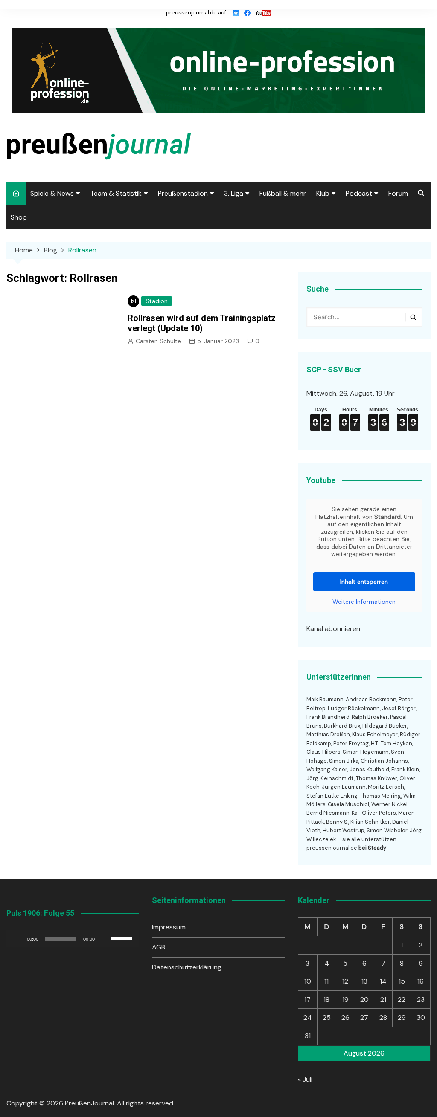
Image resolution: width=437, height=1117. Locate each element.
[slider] (123, 938)
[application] (72, 938)
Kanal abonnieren (333, 628)
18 (326, 999)
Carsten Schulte (158, 341)
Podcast (359, 193)
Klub (322, 193)
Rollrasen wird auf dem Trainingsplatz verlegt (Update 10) (202, 323)
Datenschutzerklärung (186, 967)
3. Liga (233, 193)
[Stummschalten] (104, 939)
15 (402, 981)
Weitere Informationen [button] (364, 601)
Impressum (169, 927)
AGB (158, 947)
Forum (398, 193)
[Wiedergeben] (17, 939)
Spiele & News (52, 193)
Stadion (157, 301)
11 (326, 981)
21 (383, 999)
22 (401, 999)
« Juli (305, 1079)
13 (364, 981)
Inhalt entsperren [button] (364, 581)
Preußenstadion (183, 193)
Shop (19, 217)
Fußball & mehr (282, 193)
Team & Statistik (116, 193)
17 (307, 999)
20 (364, 999)
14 (383, 981)
